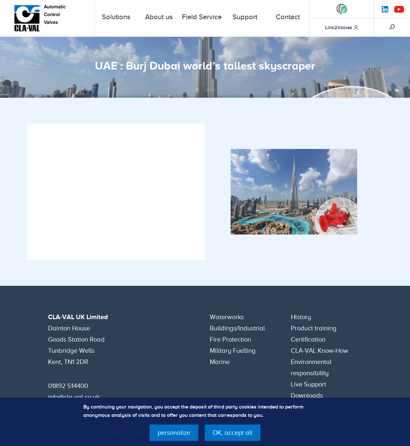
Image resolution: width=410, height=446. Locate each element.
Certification (308, 339)
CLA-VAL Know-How (319, 350)
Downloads (307, 395)
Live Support (308, 384)
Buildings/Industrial (237, 328)
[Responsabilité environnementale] (341, 9)
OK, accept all (232, 432)
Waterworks (227, 316)
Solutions (116, 17)
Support (245, 17)
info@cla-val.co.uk (74, 397)
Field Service (202, 17)
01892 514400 (68, 385)
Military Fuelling (233, 350)
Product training (314, 328)
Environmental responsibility (311, 367)
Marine (220, 361)
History (301, 316)
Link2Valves (338, 27)
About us (159, 17)
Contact (288, 17)
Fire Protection (230, 339)
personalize (174, 432)
